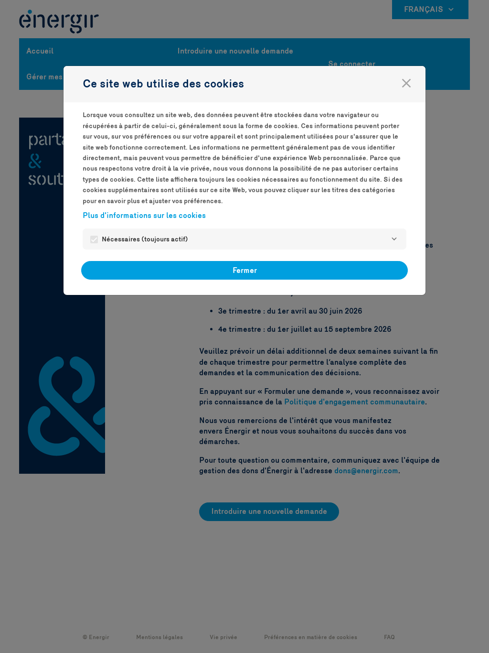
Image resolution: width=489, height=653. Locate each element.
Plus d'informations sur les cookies (144, 215)
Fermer (245, 270)
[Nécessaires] (394, 239)
